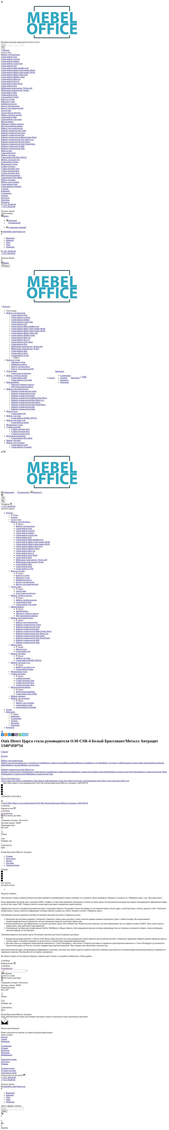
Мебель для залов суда (25, 667)
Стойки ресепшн (23, 678)
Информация (6, 1055)
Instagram (10, 240)
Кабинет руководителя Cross (38, 772)
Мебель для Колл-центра (26, 600)
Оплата (9, 861)
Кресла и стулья (22, 575)
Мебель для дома (23, 658)
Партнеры (5, 1053)
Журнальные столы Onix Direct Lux (62, 781)
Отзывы (9, 856)
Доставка (10, 863)
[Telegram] (26, 734)
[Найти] (3, 47)
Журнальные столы (129, 763)
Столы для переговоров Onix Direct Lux (93, 781)
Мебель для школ (14, 765)
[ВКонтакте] (2, 734)
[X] (12, 734)
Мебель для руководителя (26, 622)
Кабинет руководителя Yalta (41, 774)
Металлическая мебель (25, 692)
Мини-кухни (21, 649)
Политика (5, 1062)
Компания (15, 716)
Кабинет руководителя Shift (17, 774)
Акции (4, 1039)
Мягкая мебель (22, 611)
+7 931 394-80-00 (9, 204)
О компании (6, 1046)
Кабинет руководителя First (61, 772)
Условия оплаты (8, 1068)
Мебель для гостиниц (25, 703)
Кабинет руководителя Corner (13, 772)
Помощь (4, 1064)
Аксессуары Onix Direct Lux (13, 781)
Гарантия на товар (8, 1059)
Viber (8, 242)
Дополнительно (12, 865)
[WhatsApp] (19, 734)
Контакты (5, 1050)
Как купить (11, 858)
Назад (15, 515)
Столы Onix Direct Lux (119, 781)
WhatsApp (10, 247)
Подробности (6, 813)
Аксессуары (21, 591)
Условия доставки (8, 1071)
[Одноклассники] (5, 734)
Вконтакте (10, 238)
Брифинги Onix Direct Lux (36, 781)
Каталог (14, 517)
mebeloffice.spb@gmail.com (14, 232)
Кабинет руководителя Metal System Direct (91, 772)
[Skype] (23, 734)
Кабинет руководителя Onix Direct (123, 772)
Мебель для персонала (25, 526)
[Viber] (16, 734)
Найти (4, 1111)
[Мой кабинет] (2, 495)
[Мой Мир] (9, 734)
